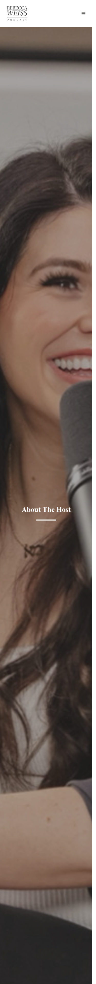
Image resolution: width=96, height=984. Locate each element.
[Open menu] (83, 13)
